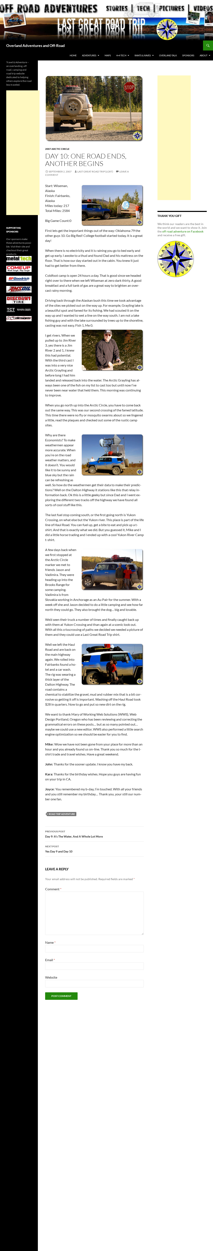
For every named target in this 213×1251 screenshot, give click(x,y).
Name (50, 942)
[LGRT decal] (175, 258)
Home (73, 55)
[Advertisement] (174, 137)
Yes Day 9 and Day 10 (58, 849)
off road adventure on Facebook (182, 231)
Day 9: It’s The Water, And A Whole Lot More (74, 834)
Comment (53, 889)
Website (51, 977)
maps (108, 55)
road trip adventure (62, 814)
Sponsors (188, 55)
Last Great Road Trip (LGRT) (95, 171)
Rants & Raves (143, 55)
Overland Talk (168, 55)
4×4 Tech (121, 55)
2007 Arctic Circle (57, 148)
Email (50, 960)
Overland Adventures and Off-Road (35, 45)
